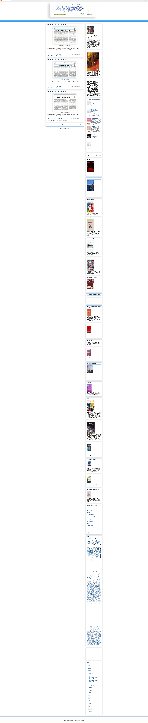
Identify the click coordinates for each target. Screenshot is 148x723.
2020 (89, 671)
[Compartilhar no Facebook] (77, 54)
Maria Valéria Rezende (96, 593)
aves (92, 609)
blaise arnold (98, 609)
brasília (98, 564)
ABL (88, 583)
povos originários (90, 635)
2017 (89, 694)
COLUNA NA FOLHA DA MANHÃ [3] (56, 92)
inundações (93, 624)
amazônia (90, 607)
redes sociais (89, 636)
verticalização (89, 644)
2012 (89, 701)
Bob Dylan (88, 586)
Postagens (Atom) (66, 128)
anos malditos (99, 607)
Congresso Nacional (90, 589)
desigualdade (89, 615)
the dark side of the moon (96, 640)
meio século (94, 627)
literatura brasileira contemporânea (94, 558)
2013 (89, 700)
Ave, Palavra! (89, 510)
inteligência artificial (96, 623)
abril (90, 690)
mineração (88, 628)
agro (87, 607)
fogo (93, 568)
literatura (89, 543)
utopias (95, 642)
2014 (89, 698)
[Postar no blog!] (75, 54)
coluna (89, 559)
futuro (98, 560)
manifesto (89, 627)
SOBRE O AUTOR (63, 21)
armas (100, 575)
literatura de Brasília (94, 626)
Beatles (99, 585)
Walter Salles (99, 604)
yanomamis (94, 579)
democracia (90, 576)
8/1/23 (89, 581)
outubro (90, 676)
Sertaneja (98, 602)
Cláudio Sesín (89, 530)
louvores (95, 565)
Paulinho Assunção (90, 527)
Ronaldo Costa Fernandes (92, 517)
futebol (92, 620)
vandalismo (99, 642)
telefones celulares (96, 578)
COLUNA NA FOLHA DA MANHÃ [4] (56, 59)
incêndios (93, 577)
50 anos (100, 580)
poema (97, 542)
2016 (89, 695)
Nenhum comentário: (66, 54)
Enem (87, 591)
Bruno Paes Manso (94, 586)
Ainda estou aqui (93, 584)
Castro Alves (93, 588)
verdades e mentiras (96, 643)
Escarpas (90, 591)
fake (91, 619)
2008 (89, 708)
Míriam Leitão (94, 594)
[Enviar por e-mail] (74, 54)
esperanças (89, 562)
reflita (71, 55)
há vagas (92, 622)
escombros (88, 617)
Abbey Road (92, 583)
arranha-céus (93, 608)
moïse (97, 628)
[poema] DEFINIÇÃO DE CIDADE (95, 135)
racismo (100, 635)
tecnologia (98, 639)
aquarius (89, 608)
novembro (91, 674)
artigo (54, 55)
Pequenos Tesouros (90, 599)
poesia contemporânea (92, 561)
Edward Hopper (97, 590)
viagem (93, 567)
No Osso (88, 512)
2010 (89, 705)
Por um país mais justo (96, 574)
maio (90, 688)
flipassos (97, 563)
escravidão (93, 617)
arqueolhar (97, 550)
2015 (89, 697)
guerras (88, 622)
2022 (89, 668)
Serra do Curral (92, 602)
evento (96, 540)
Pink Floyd (95, 599)
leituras (97, 544)
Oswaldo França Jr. (97, 597)
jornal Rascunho (98, 568)
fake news (96, 619)
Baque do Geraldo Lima (91, 528)
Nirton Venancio (90, 521)
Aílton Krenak (94, 585)
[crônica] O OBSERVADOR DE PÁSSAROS (94, 110)
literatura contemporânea (91, 564)
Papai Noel (98, 598)
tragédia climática (97, 641)
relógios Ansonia (97, 637)
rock (87, 638)
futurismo (98, 620)
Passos (100, 559)
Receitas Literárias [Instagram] (93, 516)
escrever (89, 549)
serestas (99, 638)
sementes (94, 638)
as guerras (98, 608)
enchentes (93, 616)
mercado (94, 570)
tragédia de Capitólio (90, 642)
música (97, 548)
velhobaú (95, 559)
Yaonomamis (90, 605)
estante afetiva (91, 560)
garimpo (93, 621)
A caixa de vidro (94, 581)
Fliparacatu (98, 567)
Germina (88, 523)
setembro (91, 685)
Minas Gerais (89, 594)
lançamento (90, 569)
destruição (94, 615)
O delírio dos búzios (96, 595)
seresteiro (88, 639)
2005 (89, 712)
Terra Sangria (98, 551)
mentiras (99, 627)
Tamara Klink (89, 603)
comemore (89, 557)
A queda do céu (98, 582)
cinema (94, 562)
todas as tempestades (90, 641)
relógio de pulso (90, 637)
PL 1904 (88, 598)
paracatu (88, 578)
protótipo (97, 557)
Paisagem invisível (93, 598)
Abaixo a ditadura (90, 572)
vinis (93, 644)
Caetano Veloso (89, 587)
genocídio (98, 621)
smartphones (93, 639)
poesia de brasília (98, 634)
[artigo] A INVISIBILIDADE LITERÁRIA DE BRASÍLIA (96, 143)
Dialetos (92, 590)
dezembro (91, 673)
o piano (98, 631)
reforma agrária (95, 636)
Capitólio (95, 587)
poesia (89, 539)
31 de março (96, 580)
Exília (98, 555)
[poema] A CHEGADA (95, 126)
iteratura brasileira (94, 625)
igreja (96, 622)
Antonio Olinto (89, 585)
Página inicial (65, 124)
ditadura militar (97, 576)
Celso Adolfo (98, 588)
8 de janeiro (97, 571)
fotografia (88, 577)
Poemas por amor (94, 566)
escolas (98, 616)
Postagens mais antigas (77, 124)
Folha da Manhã (59, 55)
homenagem (89, 550)
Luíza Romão (93, 573)
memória (89, 546)
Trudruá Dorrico (95, 575)
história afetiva (90, 551)
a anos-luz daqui (96, 605)
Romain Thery (95, 601)
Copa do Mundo (96, 589)
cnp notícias (89, 565)
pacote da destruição (96, 632)
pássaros (96, 635)
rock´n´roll (90, 638)
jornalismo (65, 55)
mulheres (98, 577)
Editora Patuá (89, 508)
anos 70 (94, 607)
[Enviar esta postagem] (72, 54)
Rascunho (89, 532)
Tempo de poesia (94, 603)
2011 (89, 703)
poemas (96, 633)
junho (90, 687)
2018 (89, 692)
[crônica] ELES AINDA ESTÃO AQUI (95, 101)
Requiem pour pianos (95, 600)
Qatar (99, 599)
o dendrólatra (93, 631)
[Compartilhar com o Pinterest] (79, 54)
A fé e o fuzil (92, 582)
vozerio (96, 644)
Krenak (97, 591)
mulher (93, 629)
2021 (89, 670)
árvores (100, 644)
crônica (88, 541)
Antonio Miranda (90, 519)
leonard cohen (95, 569)
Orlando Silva (96, 596)
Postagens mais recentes (53, 124)
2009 (89, 706)
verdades (89, 643)
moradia (93, 628)
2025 (89, 663)
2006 (89, 711)
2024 (89, 665)
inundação (88, 624)
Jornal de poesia (90, 525)
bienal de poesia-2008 (92, 556)
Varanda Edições (93, 604)
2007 (89, 709)
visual (92, 571)
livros (100, 626)
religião (100, 636)
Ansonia (99, 584)
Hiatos (97, 554)
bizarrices (97, 549)
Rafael (90, 600)
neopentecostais (93, 630)
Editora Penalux (90, 506)
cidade (99, 547)
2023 (89, 667)
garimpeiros (88, 621)
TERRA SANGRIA (55, 21)
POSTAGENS (49, 21)
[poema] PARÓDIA (94, 118)
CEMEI (99, 586)
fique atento (90, 544)
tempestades (89, 640)
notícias (98, 562)
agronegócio (89, 568)
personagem (91, 552)
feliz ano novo (90, 563)
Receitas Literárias (90, 514)
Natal (98, 594)
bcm (94, 609)
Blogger (82, 720)
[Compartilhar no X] (76, 54)
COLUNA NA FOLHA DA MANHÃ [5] (56, 24)
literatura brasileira (91, 555)
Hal (93, 591)
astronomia (88, 609)
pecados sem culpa (90, 633)
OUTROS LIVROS (70, 21)
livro (68, 55)
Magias (96, 592)
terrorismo (88, 579)
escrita (93, 547)
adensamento (98, 606)
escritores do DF (94, 618)
